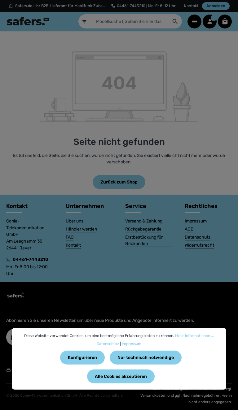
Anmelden (215, 5)
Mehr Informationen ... (194, 336)
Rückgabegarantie (143, 229)
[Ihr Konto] (210, 21)
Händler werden (81, 229)
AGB (189, 229)
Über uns (74, 221)
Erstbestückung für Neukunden (144, 240)
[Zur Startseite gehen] (28, 21)
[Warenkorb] (225, 21)
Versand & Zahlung (143, 221)
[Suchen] (175, 21)
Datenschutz (197, 237)
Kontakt (191, 5)
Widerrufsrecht (199, 245)
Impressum (196, 221)
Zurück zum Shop (119, 182)
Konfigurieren (82, 357)
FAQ (69, 237)
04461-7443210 (30, 259)
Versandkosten (153, 395)
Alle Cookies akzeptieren (121, 376)
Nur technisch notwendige (145, 357)
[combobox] (129, 21)
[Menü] (194, 21)
